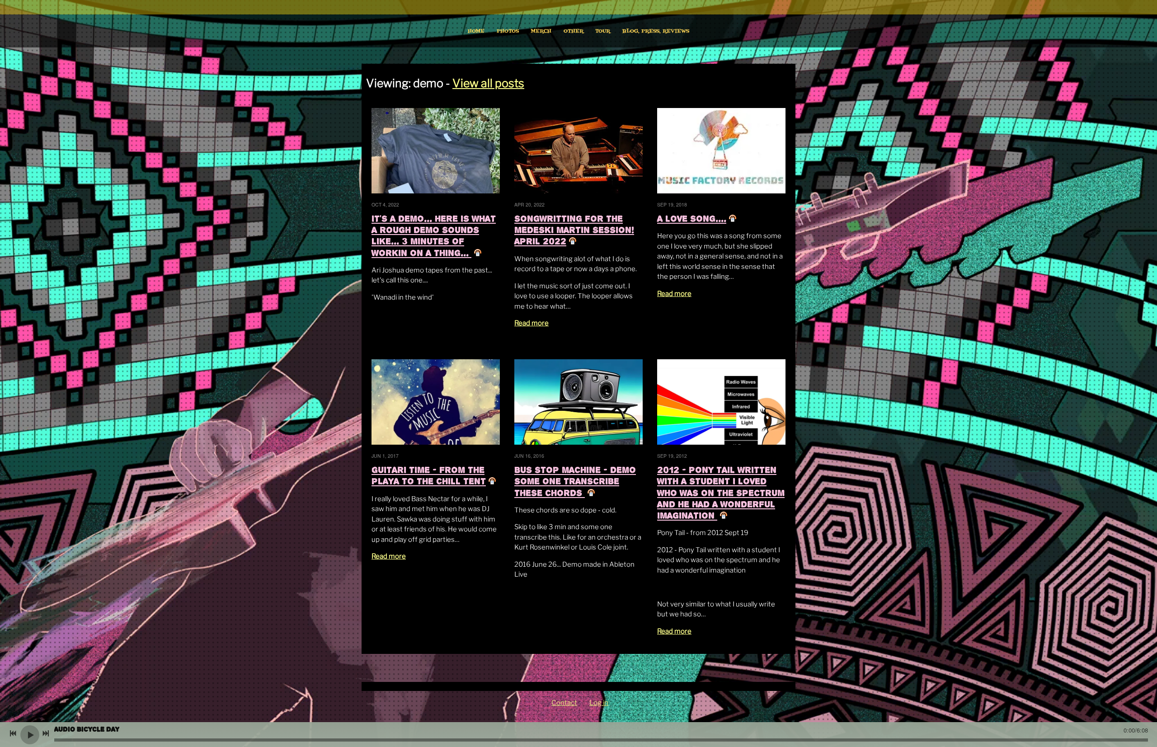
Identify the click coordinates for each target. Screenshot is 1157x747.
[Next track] (46, 733)
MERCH (541, 31)
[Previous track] (13, 733)
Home (476, 31)
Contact (564, 703)
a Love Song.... (691, 218)
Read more (531, 323)
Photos (508, 31)
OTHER (573, 31)
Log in (598, 703)
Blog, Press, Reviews (655, 31)
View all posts (488, 83)
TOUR (602, 31)
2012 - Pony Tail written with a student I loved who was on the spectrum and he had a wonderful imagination (721, 493)
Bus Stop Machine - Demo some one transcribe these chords (575, 481)
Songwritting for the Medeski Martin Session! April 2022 (574, 229)
